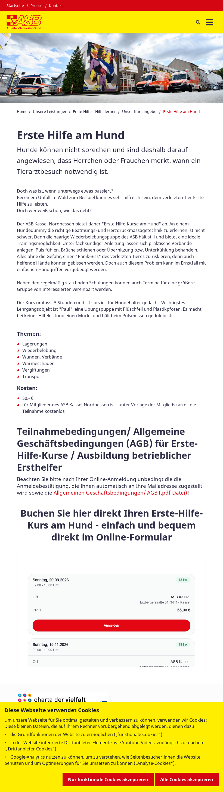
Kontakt (56, 5)
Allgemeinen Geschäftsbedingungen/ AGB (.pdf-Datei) (120, 492)
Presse (36, 5)
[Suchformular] (197, 22)
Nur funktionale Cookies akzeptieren (108, 779)
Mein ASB (206, 6)
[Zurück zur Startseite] (24, 22)
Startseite (15, 5)
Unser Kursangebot (140, 111)
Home (22, 111)
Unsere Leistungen (50, 111)
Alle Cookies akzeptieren (186, 779)
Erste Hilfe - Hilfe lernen (95, 111)
